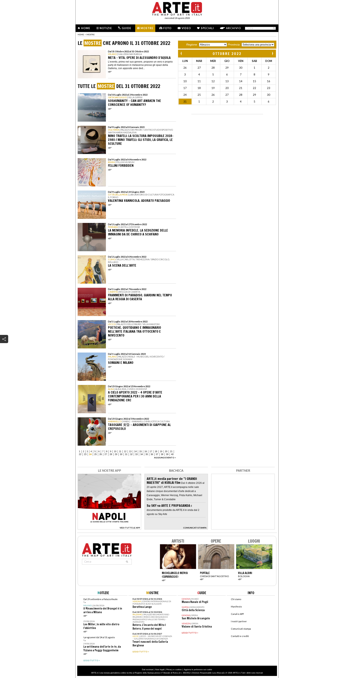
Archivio (233, 28)
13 (130, 451)
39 (167, 454)
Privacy (169, 670)
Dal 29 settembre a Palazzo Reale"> (102, 606)
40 (172, 454)
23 (85, 454)
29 (116, 454)
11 (120, 451)
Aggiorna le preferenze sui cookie (198, 670)
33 (136, 454)
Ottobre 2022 (227, 53)
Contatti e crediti (240, 636)
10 (115, 451)
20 (166, 451)
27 (105, 454)
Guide (126, 28)
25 (95, 454)
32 (131, 454)
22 (80, 454)
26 (100, 454)
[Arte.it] (177, 8)
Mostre (147, 28)
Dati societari (147, 670)
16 (145, 451)
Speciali (207, 28)
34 (141, 454)
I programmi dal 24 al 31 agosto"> (102, 644)
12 (125, 451)
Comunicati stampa (241, 628)
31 (126, 454)
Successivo (272, 53)
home (81, 34)
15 (140, 451)
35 (146, 454)
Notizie (106, 28)
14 (135, 451)
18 (156, 451)
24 (90, 454)
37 (157, 454)
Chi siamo (236, 599)
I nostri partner (239, 621)
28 (111, 454)
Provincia (234, 44)
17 (151, 451)
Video (186, 28)
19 (161, 451)
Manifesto (236, 606)
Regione (191, 44)
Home (85, 28)
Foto (167, 28)
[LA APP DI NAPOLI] (109, 528)
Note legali (159, 670)
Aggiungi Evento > (165, 457)
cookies (178, 670)
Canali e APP (237, 614)
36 (152, 454)
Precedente (181, 53)
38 (162, 454)
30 (121, 454)
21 (171, 451)
